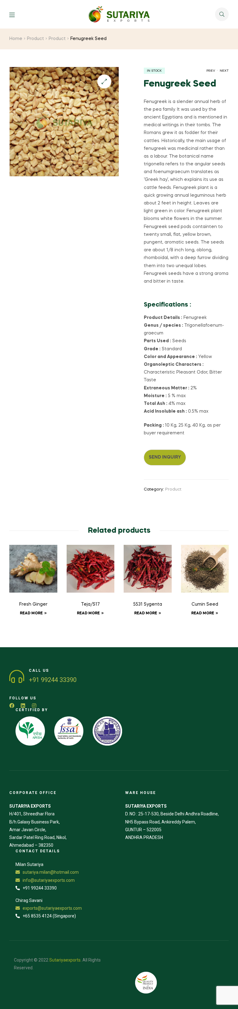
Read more (31, 613)
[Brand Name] (30, 731)
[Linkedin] (22, 705)
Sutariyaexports (65, 959)
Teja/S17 (90, 604)
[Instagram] (34, 705)
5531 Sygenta (147, 604)
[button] (104, 81)
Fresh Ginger (33, 604)
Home (15, 39)
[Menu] (16, 14)
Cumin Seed (205, 604)
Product (35, 39)
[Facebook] (11, 705)
